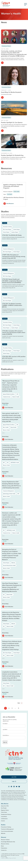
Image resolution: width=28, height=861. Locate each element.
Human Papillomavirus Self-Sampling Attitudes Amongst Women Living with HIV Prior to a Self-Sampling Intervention (11, 485)
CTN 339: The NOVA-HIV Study (12, 235)
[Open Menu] (25, 4)
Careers (3, 821)
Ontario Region (16, 229)
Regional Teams (5, 810)
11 (18, 708)
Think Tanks (4, 812)
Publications (4, 848)
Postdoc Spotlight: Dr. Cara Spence (11, 122)
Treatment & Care (6, 396)
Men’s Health (5, 427)
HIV (17, 394)
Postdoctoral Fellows (6, 46)
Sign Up (5, 742)
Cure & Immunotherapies (7, 831)
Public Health (16, 191)
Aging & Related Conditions (9, 394)
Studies (3, 825)
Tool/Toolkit (9, 194)
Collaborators (4, 818)
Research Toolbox (5, 839)
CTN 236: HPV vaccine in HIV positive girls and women (13, 357)
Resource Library (5, 844)
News (2, 846)
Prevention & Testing (7, 226)
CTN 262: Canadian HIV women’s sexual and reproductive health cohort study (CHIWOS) (13, 332)
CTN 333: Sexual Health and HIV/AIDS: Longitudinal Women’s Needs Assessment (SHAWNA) (12, 280)
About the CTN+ (5, 806)
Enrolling (4, 223)
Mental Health (14, 427)
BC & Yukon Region (7, 229)
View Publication (9, 407)
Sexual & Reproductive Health (9, 565)
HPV (18, 493)
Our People (4, 808)
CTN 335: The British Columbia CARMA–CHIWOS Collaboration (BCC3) (12, 305)
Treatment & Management (8, 249)
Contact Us (3, 850)
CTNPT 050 (5, 404)
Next (19, 703)
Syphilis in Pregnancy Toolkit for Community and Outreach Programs (13, 186)
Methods (13, 562)
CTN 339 (4, 504)
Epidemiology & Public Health (9, 493)
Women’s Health (15, 396)
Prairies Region (6, 232)
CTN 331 (4, 473)
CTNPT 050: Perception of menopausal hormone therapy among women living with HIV (13, 256)
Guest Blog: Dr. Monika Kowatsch (11, 92)
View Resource (10, 203)
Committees (4, 816)
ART (4, 462)
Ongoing (4, 344)
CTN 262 (4, 541)
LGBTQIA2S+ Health (15, 462)
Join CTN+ (14, 777)
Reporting (5, 245)
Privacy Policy (4, 856)
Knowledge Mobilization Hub (8, 841)
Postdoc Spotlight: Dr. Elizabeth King (12, 155)
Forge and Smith (12, 858)
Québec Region (14, 232)
